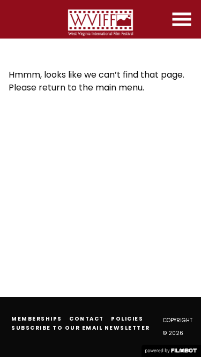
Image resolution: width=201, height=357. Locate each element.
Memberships (36, 319)
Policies (127, 319)
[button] (182, 19)
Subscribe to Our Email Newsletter (80, 328)
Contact (86, 319)
